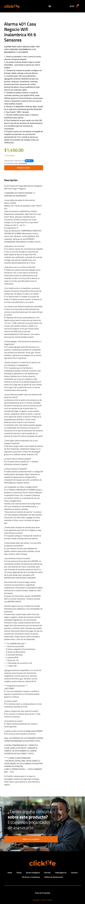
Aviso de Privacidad (42, 893)
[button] (49, 6)
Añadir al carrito (23, 167)
